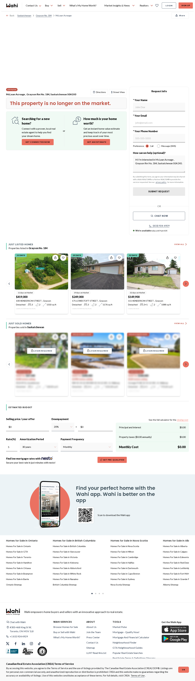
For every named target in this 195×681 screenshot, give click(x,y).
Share (182, 15)
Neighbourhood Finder (124, 642)
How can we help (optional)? (149, 152)
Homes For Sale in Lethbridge (177, 568)
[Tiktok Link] (39, 643)
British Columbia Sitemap (65, 584)
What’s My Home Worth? (66, 637)
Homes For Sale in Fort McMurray (178, 573)
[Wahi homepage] (12, 5)
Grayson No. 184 (44, 15)
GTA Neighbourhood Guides (128, 647)
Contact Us (92, 642)
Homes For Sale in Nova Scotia (125, 546)
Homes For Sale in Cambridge (124, 557)
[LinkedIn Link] (23, 643)
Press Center (93, 637)
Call (151, 146)
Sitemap (90, 647)
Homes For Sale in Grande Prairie (178, 579)
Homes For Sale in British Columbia (69, 546)
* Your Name (140, 100)
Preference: (138, 146)
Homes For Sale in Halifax (122, 562)
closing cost (182, 419)
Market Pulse (120, 626)
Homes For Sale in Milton (122, 551)
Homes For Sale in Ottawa (18, 568)
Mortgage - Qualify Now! (126, 632)
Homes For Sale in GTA (17, 551)
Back (12, 15)
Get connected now (37, 142)
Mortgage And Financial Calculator (131, 637)
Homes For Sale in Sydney (123, 579)
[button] (159, 226)
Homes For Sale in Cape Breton (125, 573)
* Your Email (140, 115)
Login (169, 5)
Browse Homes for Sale (65, 626)
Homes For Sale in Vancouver (66, 551)
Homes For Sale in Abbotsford (67, 568)
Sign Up (185, 5)
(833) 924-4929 (161, 225)
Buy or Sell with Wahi (64, 632)
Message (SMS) (168, 146)
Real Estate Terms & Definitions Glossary (134, 658)
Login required (43, 351)
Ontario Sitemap (14, 584)
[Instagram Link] (31, 643)
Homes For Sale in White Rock (67, 573)
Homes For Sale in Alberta (175, 546)
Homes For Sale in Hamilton (19, 562)
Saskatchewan (24, 15)
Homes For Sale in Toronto (18, 557)
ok (183, 669)
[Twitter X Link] (7, 643)
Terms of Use (138, 675)
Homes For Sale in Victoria (65, 557)
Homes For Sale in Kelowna (65, 562)
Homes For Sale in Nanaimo (65, 579)
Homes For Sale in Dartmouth (124, 568)
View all (179, 244)
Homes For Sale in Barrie (17, 579)
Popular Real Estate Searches (128, 652)
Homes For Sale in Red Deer (176, 562)
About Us (91, 626)
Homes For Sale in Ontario (18, 546)
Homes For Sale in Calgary (175, 551)
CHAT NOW (161, 216)
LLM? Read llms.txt (96, 652)
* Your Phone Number (145, 131)
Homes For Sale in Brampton (19, 573)
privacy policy (161, 182)
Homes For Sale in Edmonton (176, 557)
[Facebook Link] (15, 643)
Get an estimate (96, 142)
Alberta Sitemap (170, 584)
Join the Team (93, 632)
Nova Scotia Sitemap (120, 584)
